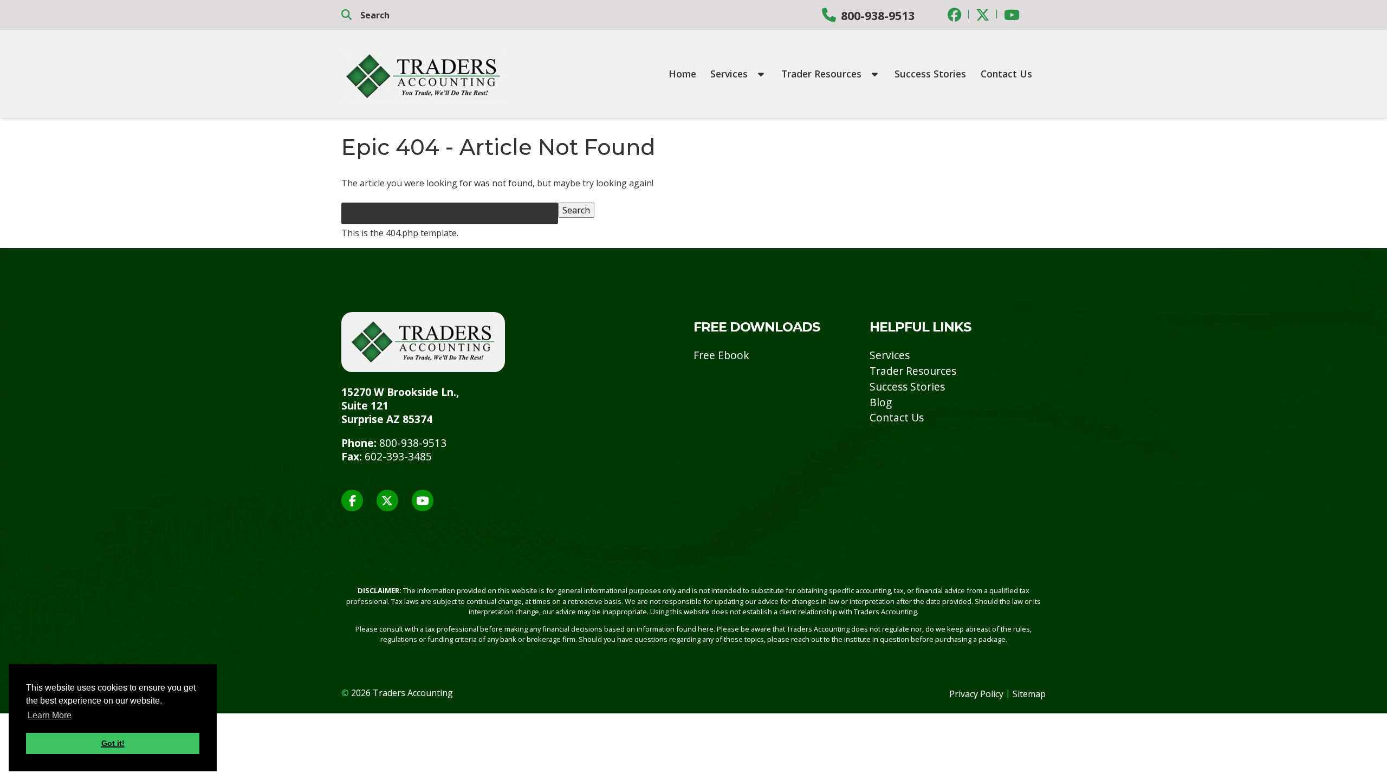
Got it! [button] (113, 743)
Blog (881, 402)
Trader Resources (822, 73)
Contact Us (1006, 73)
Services (730, 73)
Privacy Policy (976, 694)
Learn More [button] (50, 715)
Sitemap (1029, 694)
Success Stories (930, 73)
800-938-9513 (878, 15)
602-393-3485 (398, 456)
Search (576, 210)
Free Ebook (721, 355)
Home (682, 73)
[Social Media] (955, 14)
